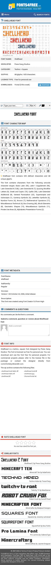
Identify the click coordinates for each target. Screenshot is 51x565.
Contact (47, 551)
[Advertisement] (25, 95)
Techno (17, 69)
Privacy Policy (38, 551)
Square (25, 69)
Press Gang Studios (22, 64)
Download (45, 85)
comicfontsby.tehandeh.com (12, 364)
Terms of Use (26, 551)
